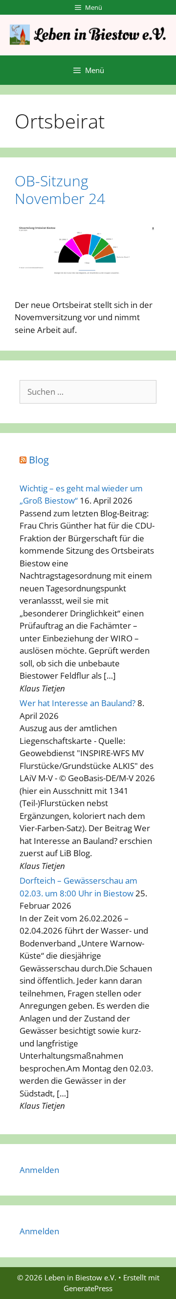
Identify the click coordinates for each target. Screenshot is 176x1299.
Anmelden (39, 1169)
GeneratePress (88, 1288)
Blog (39, 459)
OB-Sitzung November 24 (60, 189)
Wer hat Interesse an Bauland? (77, 703)
